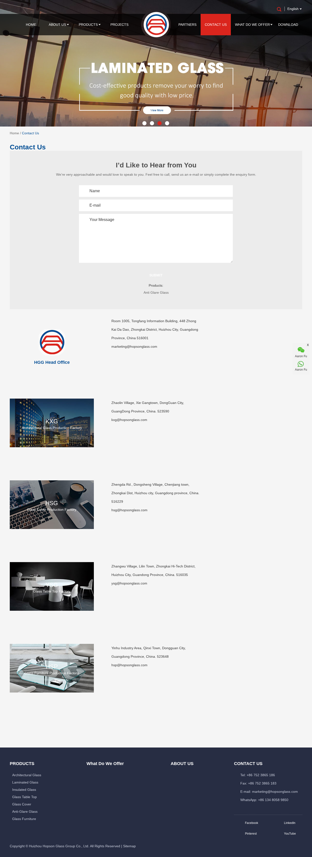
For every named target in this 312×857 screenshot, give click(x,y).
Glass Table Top (24, 797)
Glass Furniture (24, 819)
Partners (187, 25)
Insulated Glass (24, 790)
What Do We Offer (252, 25)
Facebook (251, 823)
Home (31, 25)
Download (288, 25)
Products (88, 25)
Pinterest (251, 833)
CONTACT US (248, 763)
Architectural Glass (26, 775)
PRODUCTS (22, 763)
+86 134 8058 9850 (273, 800)
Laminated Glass (25, 782)
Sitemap (129, 846)
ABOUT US (182, 763)
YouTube (290, 833)
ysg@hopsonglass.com (129, 583)
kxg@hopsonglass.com (129, 420)
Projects (119, 25)
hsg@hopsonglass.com (129, 510)
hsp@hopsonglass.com (129, 665)
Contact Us (216, 25)
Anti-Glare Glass (25, 811)
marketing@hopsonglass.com (134, 346)
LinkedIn (289, 823)
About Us (57, 25)
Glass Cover (21, 804)
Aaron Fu (301, 369)
